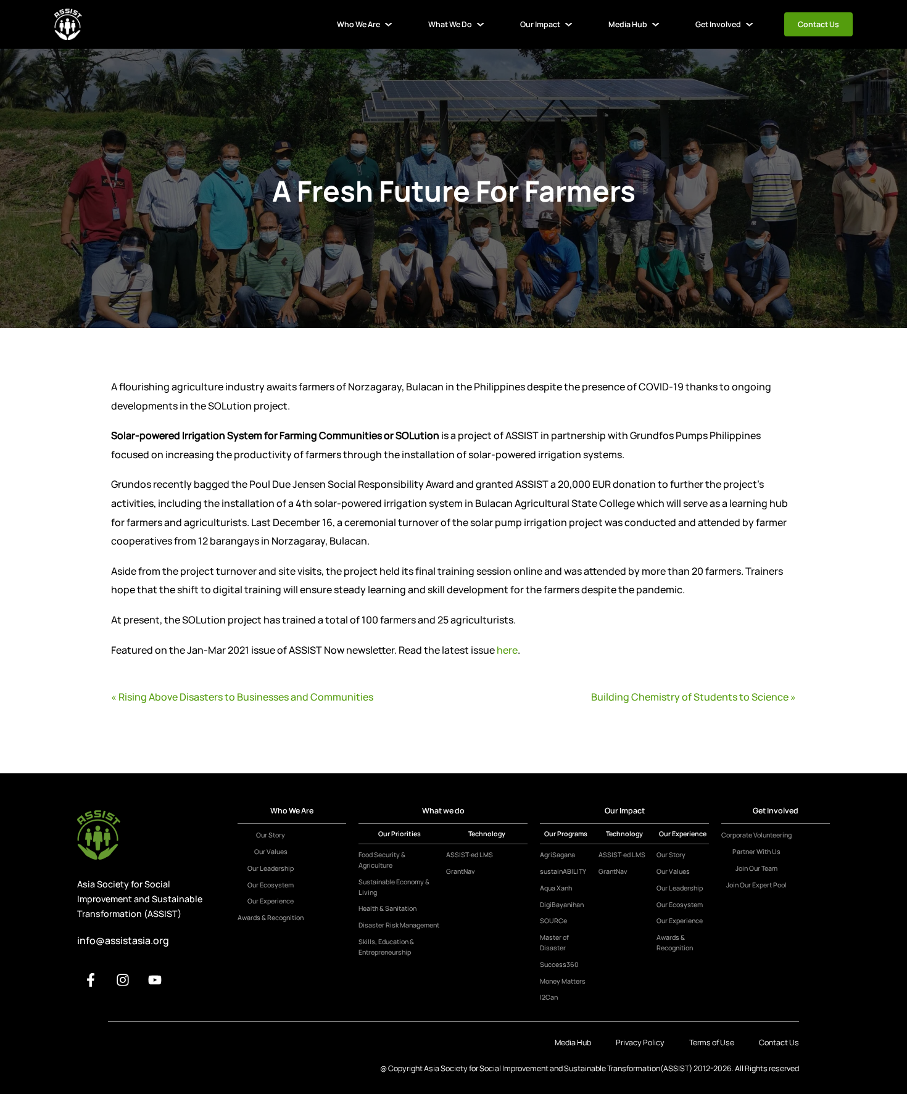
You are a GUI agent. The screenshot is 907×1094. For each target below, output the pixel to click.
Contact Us (818, 24)
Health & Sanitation (387, 908)
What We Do (450, 24)
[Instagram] (122, 979)
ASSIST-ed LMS (469, 854)
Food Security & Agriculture (381, 860)
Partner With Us (756, 851)
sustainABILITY (563, 871)
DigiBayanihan (562, 904)
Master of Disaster (554, 942)
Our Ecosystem (270, 885)
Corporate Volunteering (756, 835)
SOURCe (553, 920)
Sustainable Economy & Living (393, 887)
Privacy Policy (640, 1042)
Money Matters (563, 981)
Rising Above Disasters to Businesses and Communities (245, 697)
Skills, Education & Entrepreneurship (386, 946)
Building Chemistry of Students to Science (690, 697)
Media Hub (627, 24)
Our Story (270, 835)
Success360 (559, 964)
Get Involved (718, 24)
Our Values (271, 851)
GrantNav (460, 871)
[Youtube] (154, 979)
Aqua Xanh (556, 888)
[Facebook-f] (90, 979)
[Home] (68, 24)
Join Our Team (756, 868)
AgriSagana (557, 854)
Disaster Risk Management (398, 925)
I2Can (549, 997)
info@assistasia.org (123, 940)
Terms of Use (711, 1042)
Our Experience (270, 901)
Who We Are (358, 24)
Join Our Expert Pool (756, 885)
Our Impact (540, 24)
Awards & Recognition (271, 917)
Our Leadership (270, 868)
